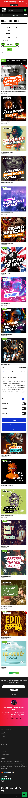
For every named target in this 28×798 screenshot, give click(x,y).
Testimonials (4, 746)
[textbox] (15, 10)
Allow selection (14, 424)
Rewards (3, 751)
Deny (14, 429)
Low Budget (13, 60)
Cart (25, 10)
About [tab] (23, 372)
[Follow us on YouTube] (6, 788)
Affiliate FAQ (4, 739)
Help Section (4, 741)
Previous (2, 712)
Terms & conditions (6, 729)
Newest (3, 60)
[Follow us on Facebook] (2, 788)
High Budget (18, 60)
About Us (3, 733)
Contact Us (4, 744)
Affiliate (3, 736)
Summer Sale (14, 15)
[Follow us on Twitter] (16, 788)
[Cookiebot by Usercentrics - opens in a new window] (19, 367)
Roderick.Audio (5, 754)
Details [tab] (14, 372)
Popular (8, 60)
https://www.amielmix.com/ (14, 718)
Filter (9, 49)
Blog (2, 748)
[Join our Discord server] (2, 791)
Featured (7, 63)
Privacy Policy (4, 732)
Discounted (24, 60)
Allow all (14, 420)
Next (26, 712)
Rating (20, 63)
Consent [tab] (5, 372)
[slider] (3, 46)
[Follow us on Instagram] (20, 788)
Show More (14, 673)
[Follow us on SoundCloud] (11, 788)
